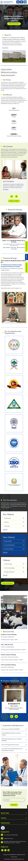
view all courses (14, 201)
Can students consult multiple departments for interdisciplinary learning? (12, 749)
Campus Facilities (6, 69)
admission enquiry (26, 267)
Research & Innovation (8, 75)
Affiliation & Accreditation (9, 72)
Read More (5, 48)
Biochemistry (7, 518)
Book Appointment (26, 246)
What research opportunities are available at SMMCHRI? (12, 739)
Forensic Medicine (8, 549)
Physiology (7, 526)
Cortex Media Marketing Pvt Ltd (17, 859)
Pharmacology (7, 541)
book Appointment (7, 583)
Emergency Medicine (9, 572)
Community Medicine (9, 545)
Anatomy (6, 522)
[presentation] (11, 196)
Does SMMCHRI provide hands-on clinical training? (11, 734)
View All (5, 529)
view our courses (14, 23)
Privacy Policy (14, 856)
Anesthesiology (8, 564)
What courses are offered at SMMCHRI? (11, 729)
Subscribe (14, 805)
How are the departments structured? (10, 744)
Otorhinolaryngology (9, 568)
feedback (26, 257)
